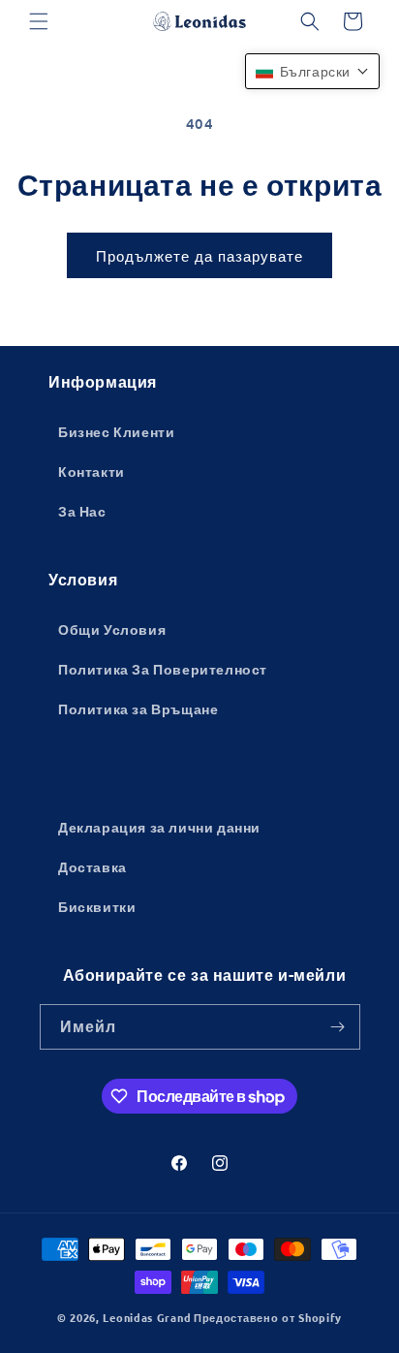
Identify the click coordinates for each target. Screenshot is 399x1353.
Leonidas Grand (147, 1317)
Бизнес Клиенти (116, 431)
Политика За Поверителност (162, 668)
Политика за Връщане (138, 708)
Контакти (91, 471)
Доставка (92, 866)
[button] (38, 21)
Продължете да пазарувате (199, 256)
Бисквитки (97, 906)
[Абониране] (338, 1027)
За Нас (82, 510)
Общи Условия (112, 629)
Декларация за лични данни (159, 826)
